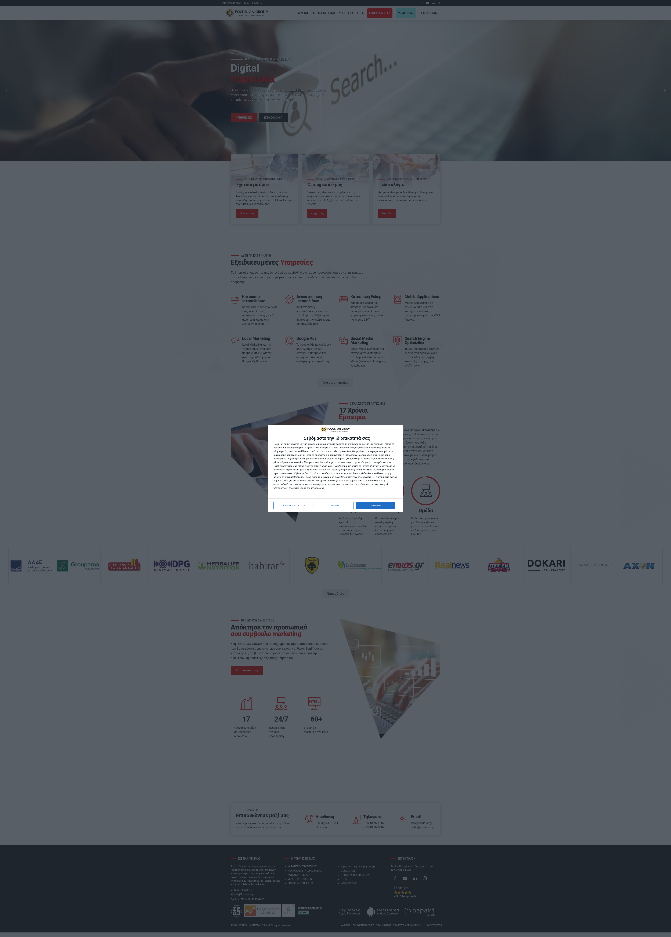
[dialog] (335, 468)
